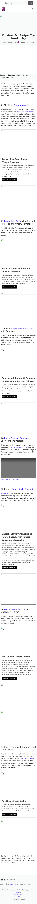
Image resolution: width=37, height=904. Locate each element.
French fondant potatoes (19, 447)
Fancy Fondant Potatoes (16, 438)
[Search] (30, 3)
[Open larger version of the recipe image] (18, 143)
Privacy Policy (18, 894)
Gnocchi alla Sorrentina (23, 489)
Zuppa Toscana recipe (25, 112)
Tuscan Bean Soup (22, 105)
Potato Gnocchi (6, 493)
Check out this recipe (9, 179)
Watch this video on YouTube (11, 479)
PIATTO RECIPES (28, 42)
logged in (13, 884)
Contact (18, 896)
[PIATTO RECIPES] (3, 9)
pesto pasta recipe (27, 758)
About (18, 892)
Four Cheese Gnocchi (15, 609)
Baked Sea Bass (12, 221)
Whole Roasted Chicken (23, 328)
